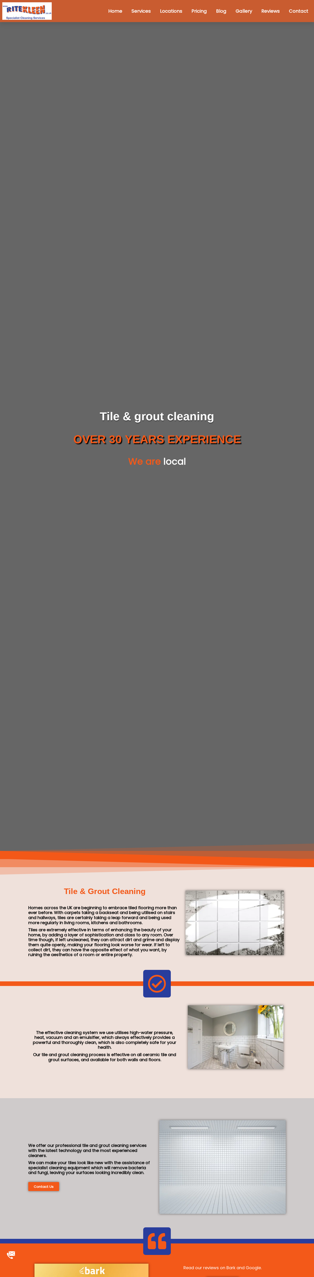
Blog (221, 11)
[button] (43, 1186)
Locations (171, 11)
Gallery (244, 11)
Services (141, 11)
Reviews (270, 11)
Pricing (199, 11)
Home (115, 11)
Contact (298, 11)
